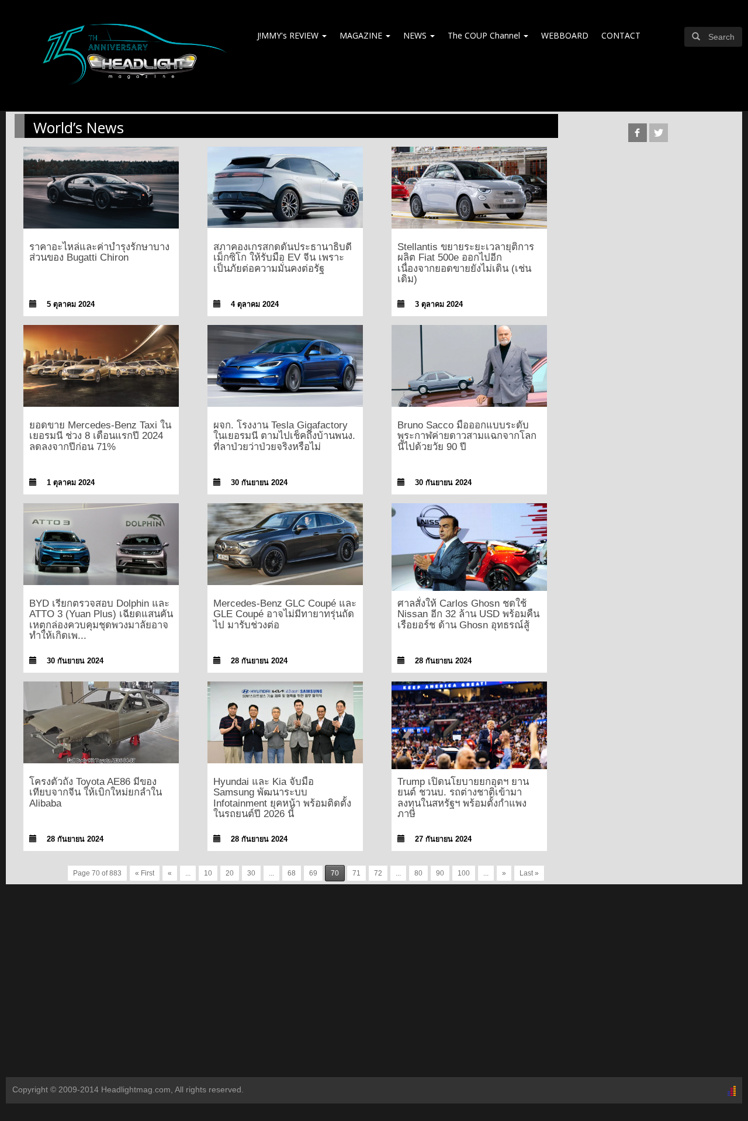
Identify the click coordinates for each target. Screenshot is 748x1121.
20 (230, 873)
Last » (529, 873)
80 (418, 873)
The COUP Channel (485, 35)
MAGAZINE (362, 35)
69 (313, 873)
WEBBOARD (564, 35)
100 (464, 873)
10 (208, 873)
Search (721, 36)
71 (356, 873)
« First (144, 873)
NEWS (416, 35)
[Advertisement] (374, 983)
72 (378, 873)
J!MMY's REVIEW (289, 35)
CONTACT (620, 35)
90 (440, 873)
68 (292, 873)
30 (251, 873)
